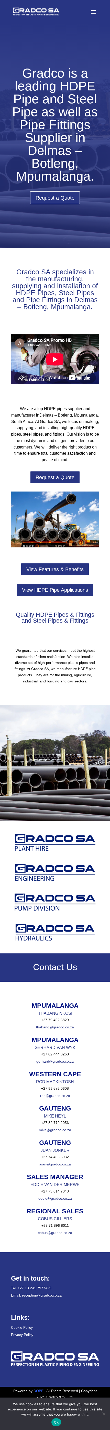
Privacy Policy (22, 1335)
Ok (56, 1422)
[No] (103, 1413)
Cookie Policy (22, 1327)
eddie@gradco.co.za (55, 1198)
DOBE (39, 1391)
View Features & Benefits (55, 569)
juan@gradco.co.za (55, 1164)
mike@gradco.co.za (55, 1130)
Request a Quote (55, 198)
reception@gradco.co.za (42, 1295)
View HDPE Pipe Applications (55, 590)
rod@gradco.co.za (55, 1096)
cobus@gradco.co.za (55, 1233)
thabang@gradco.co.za (55, 1027)
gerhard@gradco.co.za (55, 1061)
